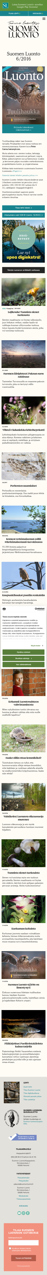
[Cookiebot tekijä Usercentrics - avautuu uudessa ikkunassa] (34, 609)
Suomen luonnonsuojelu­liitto (33, 1122)
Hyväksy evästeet (23, 652)
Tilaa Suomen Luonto (32, 1090)
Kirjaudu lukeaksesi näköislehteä (23, 128)
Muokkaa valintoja (22, 658)
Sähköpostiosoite (15, 1238)
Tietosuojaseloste (23, 1199)
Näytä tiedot (35, 646)
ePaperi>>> (17, 171)
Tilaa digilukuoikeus (31, 1093)
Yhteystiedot (23, 1180)
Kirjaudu (23, 1206)
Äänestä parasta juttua (32, 1096)
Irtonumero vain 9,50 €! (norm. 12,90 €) (22, 215)
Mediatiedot (23, 1195)
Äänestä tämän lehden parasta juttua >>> (20, 175)
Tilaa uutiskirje (29, 1099)
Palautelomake (23, 1177)
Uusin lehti (28, 1086)
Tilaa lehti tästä (22, 208)
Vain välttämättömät (23, 664)
